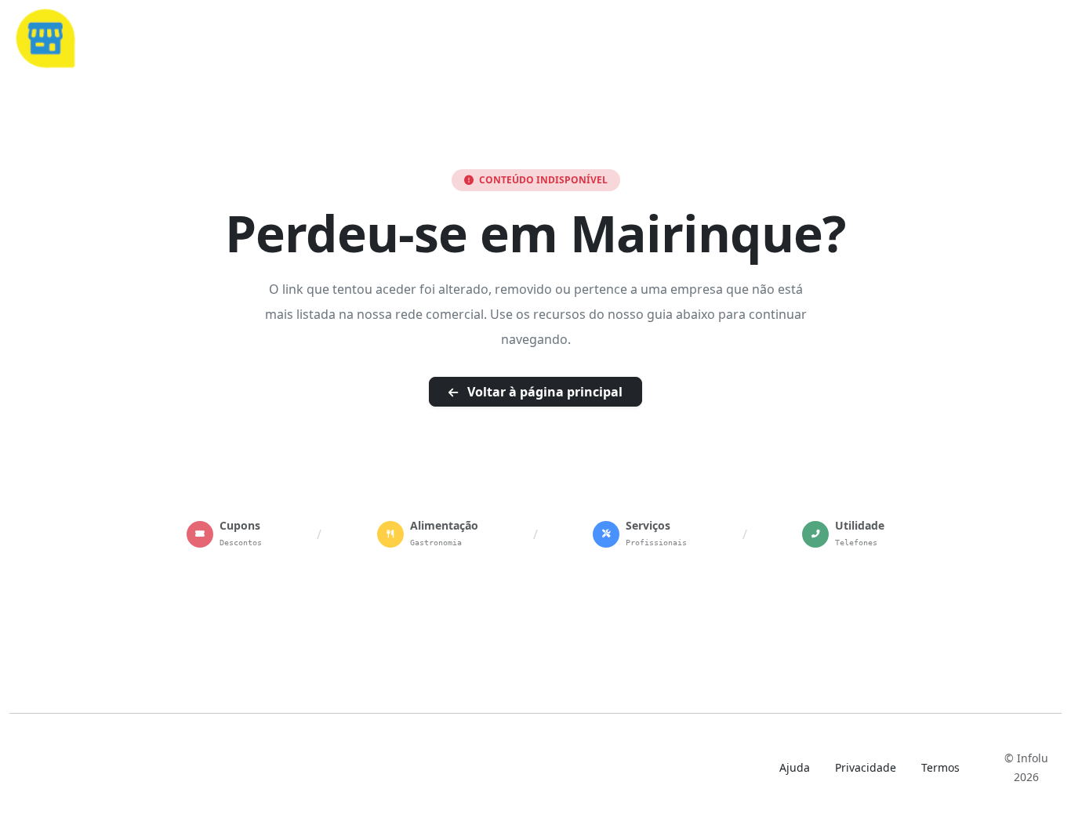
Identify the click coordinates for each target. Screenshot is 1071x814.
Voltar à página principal (543, 391)
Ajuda (794, 767)
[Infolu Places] (44, 36)
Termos (940, 767)
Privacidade (865, 767)
